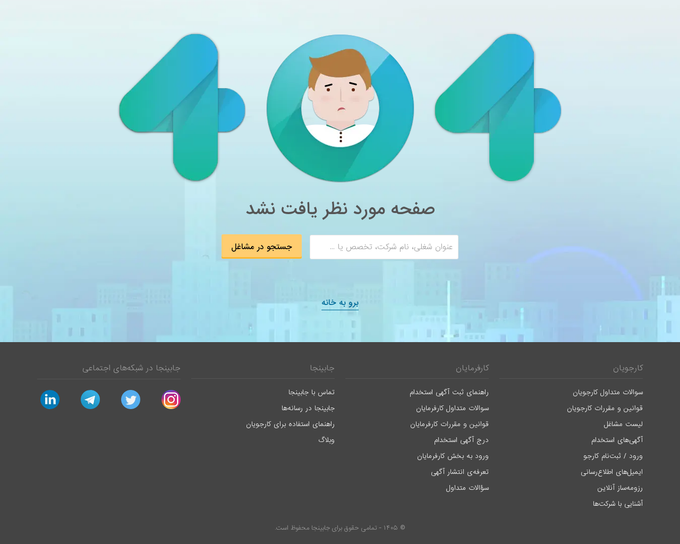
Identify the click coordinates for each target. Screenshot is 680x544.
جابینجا (322, 368)
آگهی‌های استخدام (617, 440)
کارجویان (628, 368)
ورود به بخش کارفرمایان (453, 456)
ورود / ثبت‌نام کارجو (613, 456)
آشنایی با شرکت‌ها (618, 504)
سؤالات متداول (467, 488)
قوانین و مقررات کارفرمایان (449, 424)
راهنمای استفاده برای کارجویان (290, 424)
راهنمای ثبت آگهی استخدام (449, 392)
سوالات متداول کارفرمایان (452, 408)
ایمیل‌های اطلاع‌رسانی (612, 472)
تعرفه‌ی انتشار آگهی (460, 472)
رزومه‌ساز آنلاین (620, 488)
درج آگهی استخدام (461, 440)
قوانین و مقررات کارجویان (605, 408)
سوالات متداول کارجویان (608, 392)
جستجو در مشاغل (261, 247)
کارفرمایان (472, 368)
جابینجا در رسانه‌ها (308, 408)
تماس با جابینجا (311, 392)
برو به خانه (340, 302)
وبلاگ (326, 440)
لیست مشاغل (623, 424)
